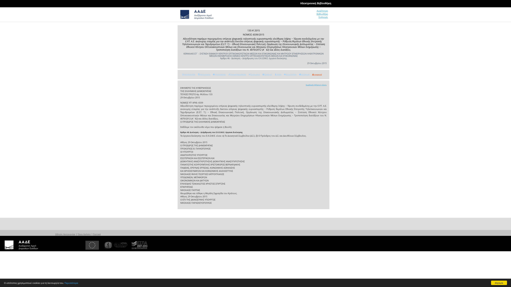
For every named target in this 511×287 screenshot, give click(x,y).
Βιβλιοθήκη (322, 14)
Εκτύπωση (305, 74)
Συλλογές (323, 17)
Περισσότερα (71, 282)
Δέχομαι (499, 282)
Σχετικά (97, 234)
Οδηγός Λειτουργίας (65, 234)
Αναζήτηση (322, 10)
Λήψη (278, 74)
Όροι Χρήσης (84, 234)
